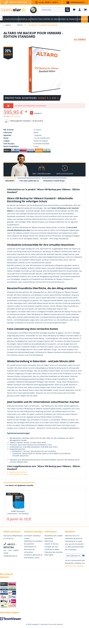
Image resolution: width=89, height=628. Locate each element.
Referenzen (48, 541)
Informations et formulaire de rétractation (30, 549)
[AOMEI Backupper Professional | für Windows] (18, 501)
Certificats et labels (51, 549)
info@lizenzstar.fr (78, 2)
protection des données (74, 566)
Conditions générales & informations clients (33, 556)
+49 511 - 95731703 (9, 546)
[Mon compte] (79, 9)
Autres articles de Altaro (18, 474)
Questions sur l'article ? (18, 472)
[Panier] (85, 9)
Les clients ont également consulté (19, 485)
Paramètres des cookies (53, 536)
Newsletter (48, 538)
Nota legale (48, 555)
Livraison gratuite (15, 116)
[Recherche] (67, 9)
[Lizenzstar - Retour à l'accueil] (13, 10)
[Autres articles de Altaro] (80, 43)
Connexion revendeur (32, 536)
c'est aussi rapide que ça (29, 181)
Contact (27, 538)
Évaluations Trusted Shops (54, 181)
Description (9, 181)
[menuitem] (55, 9)
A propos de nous (51, 546)
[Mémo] (74, 9)
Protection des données (53, 552)
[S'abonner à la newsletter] (83, 555)
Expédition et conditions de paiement (33, 542)
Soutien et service (51, 544)
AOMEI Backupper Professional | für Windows (18, 512)
